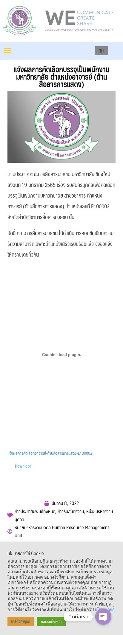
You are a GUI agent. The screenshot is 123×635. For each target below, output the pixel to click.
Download (23, 465)
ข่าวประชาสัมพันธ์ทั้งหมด (35, 511)
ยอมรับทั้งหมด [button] (51, 621)
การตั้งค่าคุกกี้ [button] (20, 621)
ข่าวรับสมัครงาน (71, 511)
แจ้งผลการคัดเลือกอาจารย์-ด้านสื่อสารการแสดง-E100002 (49, 453)
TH (101, 50)
